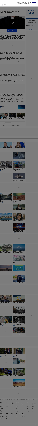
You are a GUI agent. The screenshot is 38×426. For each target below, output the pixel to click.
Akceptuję (34, 2)
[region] (19, 3)
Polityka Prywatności (2, 5)
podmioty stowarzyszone (10, 1)
